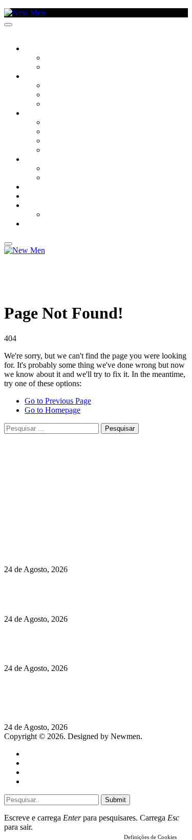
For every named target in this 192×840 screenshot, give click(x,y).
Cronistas (62, 58)
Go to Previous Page (58, 400)
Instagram (57, 492)
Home (35, 753)
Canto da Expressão (79, 67)
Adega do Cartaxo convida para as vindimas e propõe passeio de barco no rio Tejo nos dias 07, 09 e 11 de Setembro (94, 697)
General (37, 763)
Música (57, 104)
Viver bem (62, 141)
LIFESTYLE (40, 113)
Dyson (56, 123)
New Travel (44, 224)
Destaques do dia (52, 781)
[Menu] (8, 24)
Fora (53, 178)
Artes (54, 86)
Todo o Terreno (71, 215)
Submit (115, 800)
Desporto (40, 205)
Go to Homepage (52, 410)
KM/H (33, 196)
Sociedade (42, 49)
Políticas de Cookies (66, 520)
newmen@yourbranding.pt (84, 474)
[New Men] (24, 12)
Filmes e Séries (69, 95)
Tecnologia (65, 150)
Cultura (39, 76)
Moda (55, 132)
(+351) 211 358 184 (73, 483)
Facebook (57, 501)
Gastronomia (48, 187)
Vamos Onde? (46, 159)
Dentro (57, 169)
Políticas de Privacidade (72, 511)
